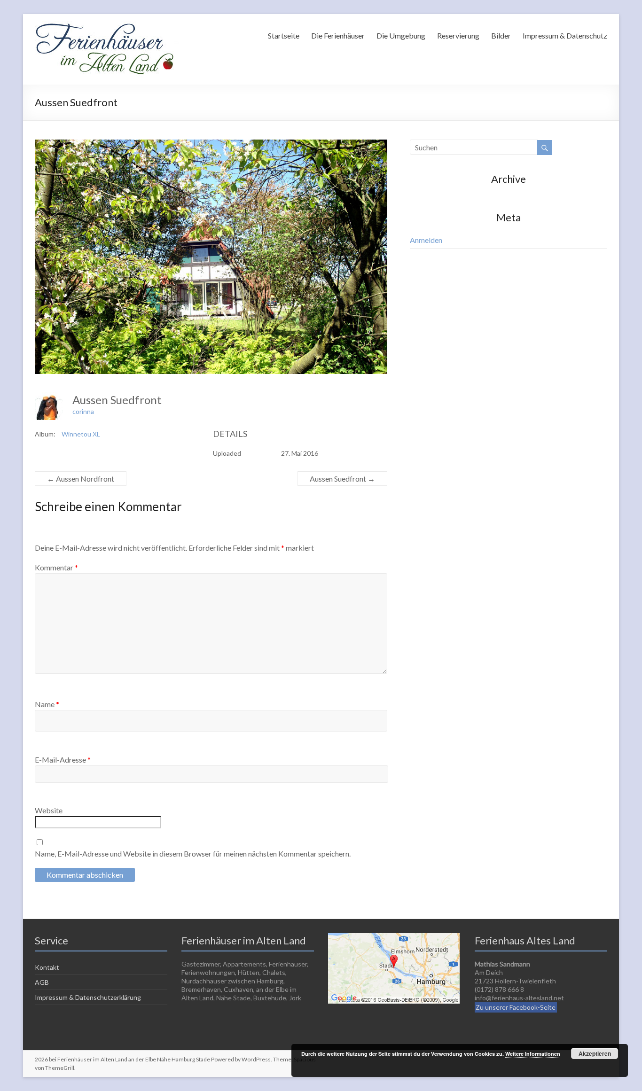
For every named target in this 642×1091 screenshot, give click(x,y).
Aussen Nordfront (80, 478)
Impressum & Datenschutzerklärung (88, 997)
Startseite (283, 35)
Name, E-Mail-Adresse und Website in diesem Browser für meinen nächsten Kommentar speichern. (193, 853)
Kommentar (56, 567)
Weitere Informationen (532, 1053)
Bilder (501, 35)
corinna (83, 411)
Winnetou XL (81, 434)
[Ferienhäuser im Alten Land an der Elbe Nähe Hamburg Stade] (107, 25)
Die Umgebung (400, 35)
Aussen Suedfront (342, 478)
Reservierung (458, 35)
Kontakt (47, 967)
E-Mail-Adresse (63, 759)
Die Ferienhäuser (338, 35)
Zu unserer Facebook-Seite (516, 1007)
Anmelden (426, 239)
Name (47, 704)
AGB (42, 982)
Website (49, 810)
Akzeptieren (595, 1053)
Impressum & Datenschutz (565, 35)
